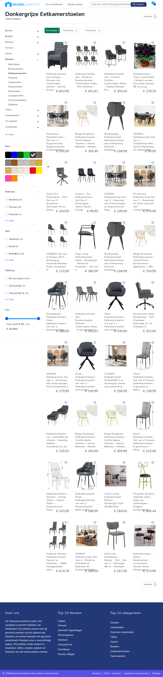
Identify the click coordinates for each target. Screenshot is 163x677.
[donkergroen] (21, 156)
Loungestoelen (15, 95)
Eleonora (63, 640)
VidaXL (62, 621)
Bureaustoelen (15, 68)
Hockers (9, 47)
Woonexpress (66, 635)
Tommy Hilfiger (66, 654)
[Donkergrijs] (33, 156)
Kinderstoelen (15, 86)
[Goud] (39, 164)
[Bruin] (15, 164)
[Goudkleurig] (9, 172)
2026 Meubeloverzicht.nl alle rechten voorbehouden (32, 673)
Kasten (8, 53)
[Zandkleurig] (33, 164)
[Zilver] (21, 164)
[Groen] (27, 156)
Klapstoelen (14, 91)
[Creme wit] (15, 172)
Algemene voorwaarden (136, 673)
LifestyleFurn (65, 644)
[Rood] (33, 172)
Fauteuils (13, 77)
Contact (116, 673)
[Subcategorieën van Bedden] (35, 37)
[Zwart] (9, 156)
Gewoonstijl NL (18, 293)
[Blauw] (15, 156)
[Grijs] (9, 164)
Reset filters (68, 30)
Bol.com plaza (19, 278)
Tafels (8, 109)
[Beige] (21, 172)
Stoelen (9, 59)
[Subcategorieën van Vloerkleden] (35, 127)
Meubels (96, 673)
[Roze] (9, 180)
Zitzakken (13, 104)
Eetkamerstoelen (17, 73)
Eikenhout (15, 199)
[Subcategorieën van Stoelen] (35, 60)
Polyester (15, 214)
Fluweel (15, 206)
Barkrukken (14, 64)
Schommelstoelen (17, 100)
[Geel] (39, 172)
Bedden (9, 36)
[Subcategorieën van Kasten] (35, 54)
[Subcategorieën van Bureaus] (35, 43)
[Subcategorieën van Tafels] (35, 110)
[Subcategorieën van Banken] (35, 31)
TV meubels (11, 121)
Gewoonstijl (17, 285)
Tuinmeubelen (12, 115)
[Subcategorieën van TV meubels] (35, 122)
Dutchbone (64, 649)
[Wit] (21, 180)
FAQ (106, 673)
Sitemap (156, 673)
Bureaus (9, 42)
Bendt (13, 246)
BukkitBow (16, 253)
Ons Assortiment (54, 4)
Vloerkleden (11, 126)
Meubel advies (75, 4)
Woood (62, 625)
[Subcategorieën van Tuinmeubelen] (35, 116)
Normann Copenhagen (70, 630)
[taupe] (39, 156)
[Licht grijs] (27, 164)
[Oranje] (15, 180)
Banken (9, 30)
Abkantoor (16, 239)
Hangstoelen (14, 82)
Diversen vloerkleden (122, 632)
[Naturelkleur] (27, 172)
